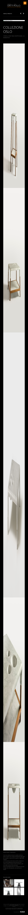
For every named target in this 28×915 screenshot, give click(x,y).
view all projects (7, 13)
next (21, 13)
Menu (25, 3)
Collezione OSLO (13, 29)
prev (23, 13)
